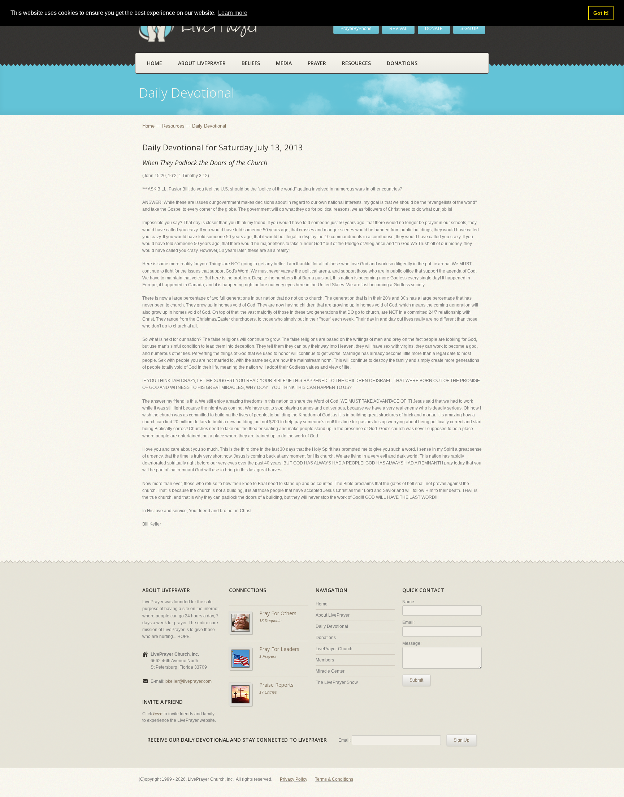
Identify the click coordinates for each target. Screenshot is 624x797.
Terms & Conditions (334, 779)
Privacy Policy (293, 779)
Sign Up (461, 740)
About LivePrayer (202, 63)
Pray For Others (277, 613)
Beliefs (251, 63)
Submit (416, 680)
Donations (402, 63)
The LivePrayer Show (337, 682)
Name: (408, 601)
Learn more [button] (232, 13)
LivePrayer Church (334, 648)
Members (325, 660)
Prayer (317, 63)
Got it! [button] (601, 13)
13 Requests (270, 620)
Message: (411, 643)
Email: (408, 622)
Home (154, 63)
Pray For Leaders (279, 649)
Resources (356, 63)
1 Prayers (268, 656)
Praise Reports (276, 684)
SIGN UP (469, 28)
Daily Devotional (332, 626)
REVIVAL (398, 28)
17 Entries (268, 692)
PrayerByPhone (356, 28)
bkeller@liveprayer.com (188, 681)
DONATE (434, 28)
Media (284, 63)
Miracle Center (330, 671)
